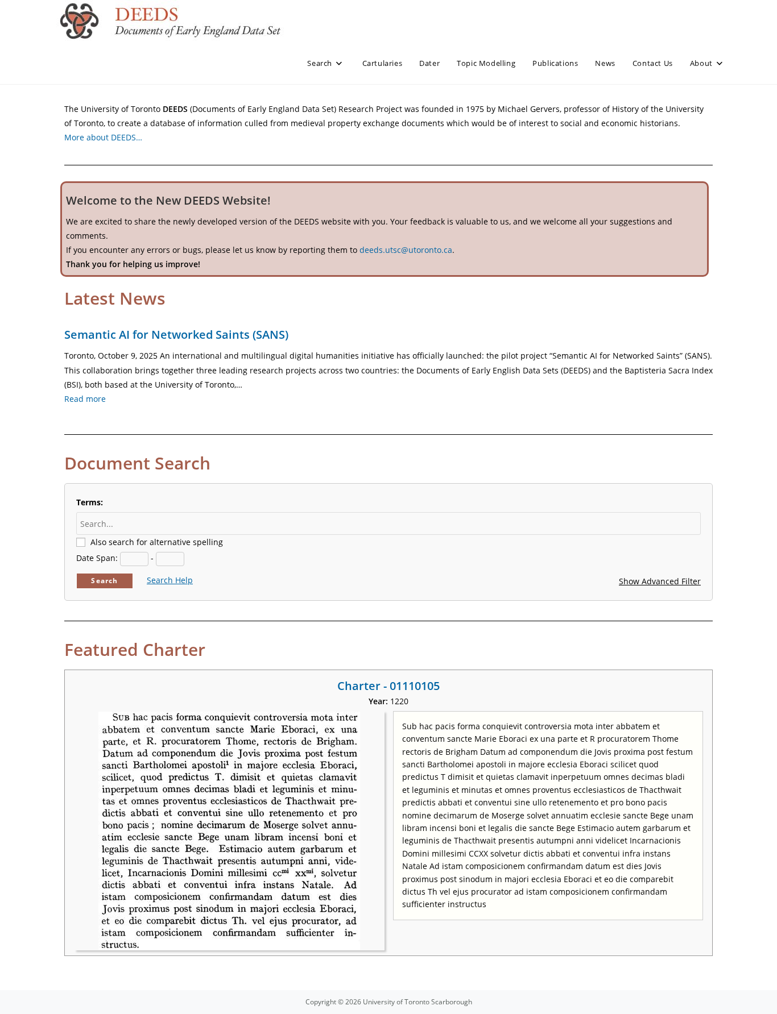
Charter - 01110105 (388, 685)
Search (104, 580)
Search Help (170, 580)
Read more (85, 398)
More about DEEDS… (103, 137)
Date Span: (97, 557)
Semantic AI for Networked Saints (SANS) (176, 334)
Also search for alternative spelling (156, 542)
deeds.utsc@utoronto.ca (405, 249)
